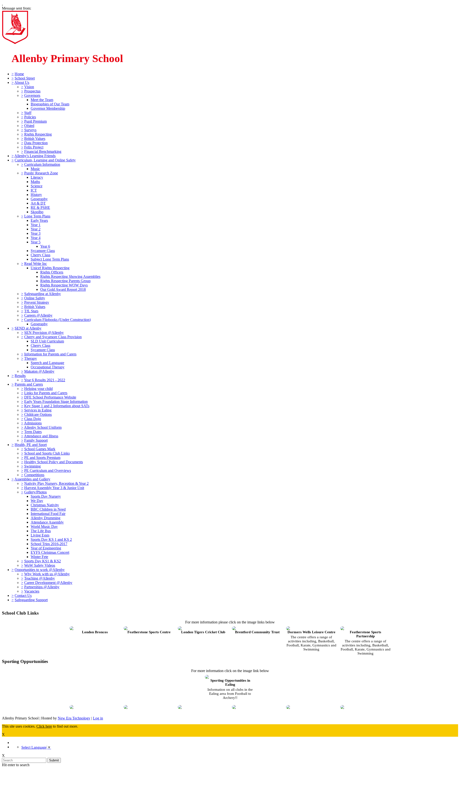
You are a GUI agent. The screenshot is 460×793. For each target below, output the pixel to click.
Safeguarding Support (31, 600)
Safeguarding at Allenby (42, 294)
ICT (34, 190)
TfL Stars (31, 311)
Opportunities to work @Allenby (40, 570)
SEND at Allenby (28, 328)
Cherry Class (40, 255)
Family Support (36, 440)
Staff (27, 113)
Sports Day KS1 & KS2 (42, 561)
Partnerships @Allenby (41, 587)
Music (35, 169)
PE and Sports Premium (42, 458)
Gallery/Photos (35, 492)
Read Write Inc (35, 264)
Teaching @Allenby (39, 578)
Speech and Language (47, 363)
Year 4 (35, 238)
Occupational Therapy (47, 367)
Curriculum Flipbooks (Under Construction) (57, 320)
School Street (25, 78)
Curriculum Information (42, 164)
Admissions (33, 423)
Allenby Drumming (45, 518)
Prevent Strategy (36, 302)
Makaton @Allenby (39, 371)
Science (36, 186)
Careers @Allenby (38, 315)
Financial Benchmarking (42, 151)
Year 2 (35, 229)
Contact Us (23, 595)
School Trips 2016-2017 (49, 544)
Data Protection (36, 143)
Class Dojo (32, 419)
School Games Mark (39, 449)
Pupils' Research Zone (41, 173)
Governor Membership (48, 108)
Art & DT (38, 203)
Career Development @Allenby (48, 583)
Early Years (39, 220)
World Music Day (44, 527)
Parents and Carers (29, 384)
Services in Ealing (38, 410)
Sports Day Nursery (46, 496)
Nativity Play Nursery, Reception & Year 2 (56, 483)
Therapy (30, 358)
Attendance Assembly (47, 522)
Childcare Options (38, 414)
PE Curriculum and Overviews (47, 470)
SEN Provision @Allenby (44, 333)
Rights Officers (51, 272)
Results (20, 376)
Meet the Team (42, 100)
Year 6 (45, 246)
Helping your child (38, 389)
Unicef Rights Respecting (50, 268)
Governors (32, 95)
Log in (98, 718)
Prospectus (32, 91)
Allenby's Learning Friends (35, 156)
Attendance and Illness (41, 436)
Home (19, 74)
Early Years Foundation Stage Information (56, 401)
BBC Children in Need (48, 509)
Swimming (32, 466)
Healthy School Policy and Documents (53, 462)
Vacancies (31, 591)
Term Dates (33, 432)
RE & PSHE (40, 207)
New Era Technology (74, 718)
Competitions (34, 475)
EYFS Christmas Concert (50, 552)
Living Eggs (40, 535)
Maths (35, 182)
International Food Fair (48, 514)
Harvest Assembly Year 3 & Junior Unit (54, 488)
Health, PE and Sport (31, 445)
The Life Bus (41, 531)
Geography (39, 199)
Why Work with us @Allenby (47, 574)
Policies (30, 117)
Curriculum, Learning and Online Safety (45, 160)
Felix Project (33, 147)
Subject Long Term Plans (50, 259)
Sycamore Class (43, 251)
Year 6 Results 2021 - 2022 (44, 380)
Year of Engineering (46, 548)
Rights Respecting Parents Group (65, 281)
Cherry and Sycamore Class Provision (53, 337)
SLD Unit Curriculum (47, 341)
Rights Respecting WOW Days (64, 285)
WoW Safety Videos (39, 565)
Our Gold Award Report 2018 (63, 289)
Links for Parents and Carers (45, 393)
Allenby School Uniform (43, 427)
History (36, 195)
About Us (21, 82)
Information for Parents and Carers (50, 354)
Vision (29, 87)
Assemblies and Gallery (32, 479)
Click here (44, 726)
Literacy (37, 177)
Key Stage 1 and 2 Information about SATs (56, 406)
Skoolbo (37, 212)
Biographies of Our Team (50, 104)
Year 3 (35, 233)
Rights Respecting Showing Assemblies (70, 276)
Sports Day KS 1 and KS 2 (51, 539)
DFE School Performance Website (50, 397)
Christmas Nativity (45, 505)
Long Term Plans (37, 216)
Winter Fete (39, 557)
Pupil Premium (35, 121)
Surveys (30, 130)
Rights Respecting (38, 134)
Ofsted (29, 126)
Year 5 (35, 242)
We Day (37, 501)
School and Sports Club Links (47, 453)
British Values (34, 139)
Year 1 (35, 225)
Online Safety (34, 298)
